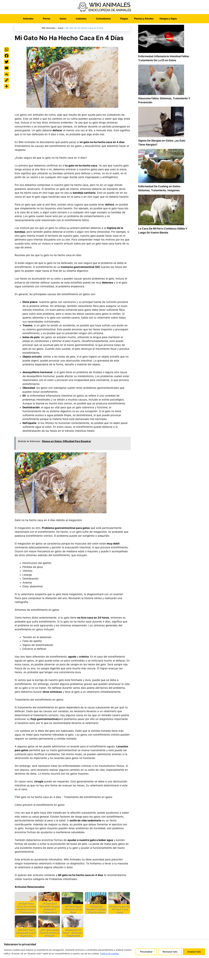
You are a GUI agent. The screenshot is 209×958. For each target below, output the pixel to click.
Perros (46, 18)
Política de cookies (109, 953)
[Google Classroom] (7, 74)
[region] (104, 949)
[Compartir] (7, 86)
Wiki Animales (48, 28)
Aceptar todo (194, 951)
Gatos (63, 18)
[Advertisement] (164, 367)
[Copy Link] (7, 80)
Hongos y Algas (168, 18)
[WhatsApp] (7, 50)
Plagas (124, 18)
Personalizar (146, 951)
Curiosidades (103, 18)
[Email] (7, 68)
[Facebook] (7, 56)
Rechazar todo (170, 951)
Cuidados (81, 18)
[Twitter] (7, 62)
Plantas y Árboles (143, 18)
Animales (28, 18)
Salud (60, 28)
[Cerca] (206, 942)
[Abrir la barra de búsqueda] (184, 18)
